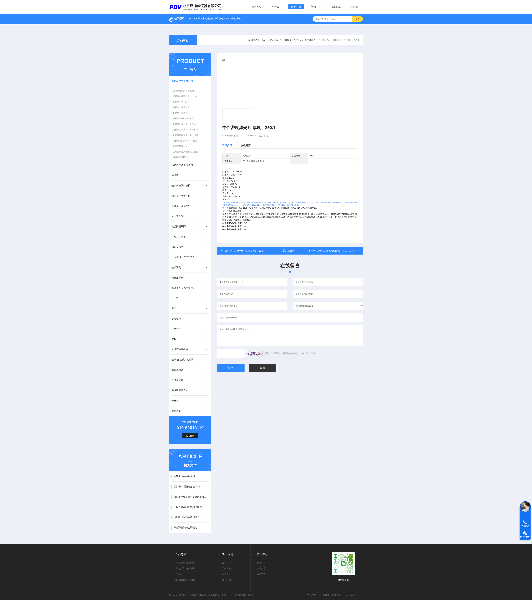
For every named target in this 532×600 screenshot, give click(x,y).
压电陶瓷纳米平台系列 (183, 91)
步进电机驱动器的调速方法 (188, 517)
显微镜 (175, 175)
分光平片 (176, 400)
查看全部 (190, 435)
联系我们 (355, 6)
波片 (174, 339)
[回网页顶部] (525, 515)
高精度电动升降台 (181, 102)
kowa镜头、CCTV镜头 (183, 257)
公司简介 (226, 563)
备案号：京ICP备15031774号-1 (237, 595)
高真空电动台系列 (181, 146)
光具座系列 (177, 277)
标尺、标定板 (179, 236)
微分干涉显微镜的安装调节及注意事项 (191, 497)
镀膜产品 (176, 411)
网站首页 (256, 6)
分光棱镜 (176, 329)
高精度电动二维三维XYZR (185, 124)
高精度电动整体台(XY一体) (185, 135)
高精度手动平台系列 (182, 165)
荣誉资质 (226, 568)
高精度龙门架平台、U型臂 (185, 140)
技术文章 (336, 6)
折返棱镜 (176, 318)
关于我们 (276, 6)
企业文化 (226, 574)
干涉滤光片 (177, 380)
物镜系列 (176, 267)
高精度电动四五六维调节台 (185, 129)
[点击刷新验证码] (254, 353)
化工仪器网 (324, 595)
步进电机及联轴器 (181, 157)
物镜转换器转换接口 (182, 185)
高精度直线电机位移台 (183, 118)
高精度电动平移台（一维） (185, 96)
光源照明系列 (179, 226)
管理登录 (336, 595)
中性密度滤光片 (290, 40)
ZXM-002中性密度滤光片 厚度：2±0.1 (336, 251)
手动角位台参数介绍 (184, 476)
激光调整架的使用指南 (185, 527)
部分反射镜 (177, 370)
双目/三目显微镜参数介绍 (187, 486)
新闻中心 (316, 6)
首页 (264, 40)
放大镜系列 (177, 216)
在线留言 (246, 145)
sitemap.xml (349, 595)
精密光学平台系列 (181, 195)
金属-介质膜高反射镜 (183, 359)
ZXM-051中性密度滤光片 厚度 (249, 251)
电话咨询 (525, 526)
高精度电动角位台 (181, 113)
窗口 (174, 308)
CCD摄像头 (178, 247)
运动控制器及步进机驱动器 (185, 151)
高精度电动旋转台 (181, 107)
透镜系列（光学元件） (183, 288)
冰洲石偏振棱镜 (180, 349)
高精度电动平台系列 (182, 80)
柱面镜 (175, 298)
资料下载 (261, 574)
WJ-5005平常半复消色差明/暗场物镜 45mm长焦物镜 (215, 18)
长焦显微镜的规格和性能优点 (189, 507)
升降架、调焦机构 (181, 206)
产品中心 (296, 6)
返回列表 (291, 251)
